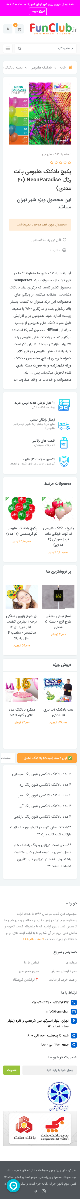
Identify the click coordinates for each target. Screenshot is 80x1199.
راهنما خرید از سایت (63, 979)
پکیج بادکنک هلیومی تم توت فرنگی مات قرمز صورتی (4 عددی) (58, 536)
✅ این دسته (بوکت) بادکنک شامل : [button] (47, 758)
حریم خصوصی (29, 971)
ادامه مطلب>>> (33, 939)
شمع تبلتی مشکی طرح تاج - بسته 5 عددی (58, 621)
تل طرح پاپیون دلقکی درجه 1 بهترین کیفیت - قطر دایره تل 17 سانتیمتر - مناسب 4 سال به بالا (21, 627)
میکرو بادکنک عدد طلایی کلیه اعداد (22, 712)
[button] (19, 28)
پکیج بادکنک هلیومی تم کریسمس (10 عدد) (21, 531)
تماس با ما (31, 962)
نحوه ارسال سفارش (63, 971)
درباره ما (71, 962)
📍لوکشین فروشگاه (25, 979)
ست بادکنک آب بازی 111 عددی (58, 712)
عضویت (12, 1070)
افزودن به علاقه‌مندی (47, 240)
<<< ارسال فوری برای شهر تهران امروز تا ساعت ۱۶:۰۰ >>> (40, 4)
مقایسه (55, 250)
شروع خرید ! (37, 11)
